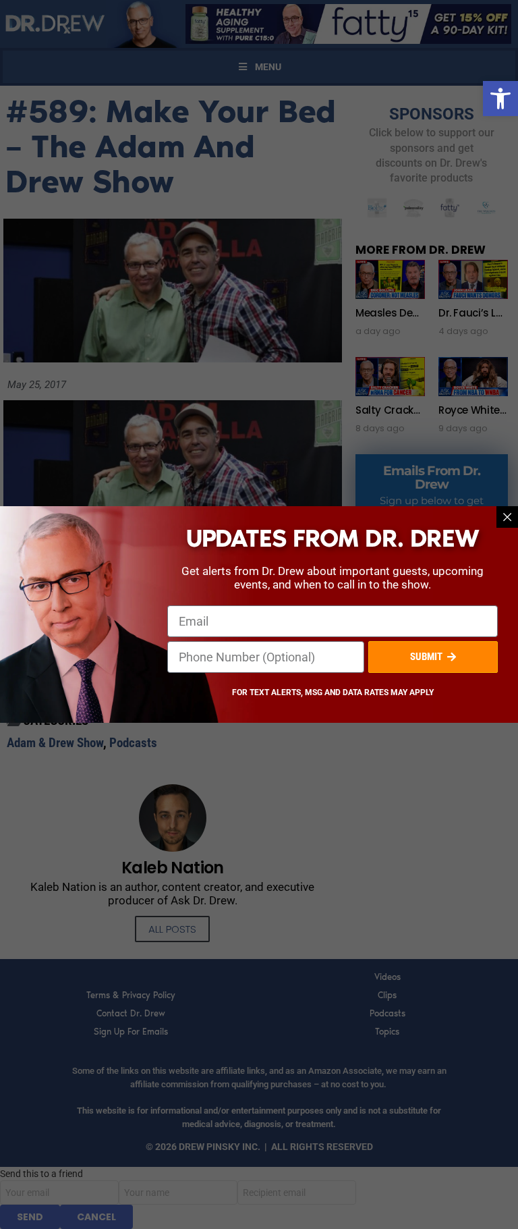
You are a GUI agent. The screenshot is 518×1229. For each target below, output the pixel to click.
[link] (500, 98)
